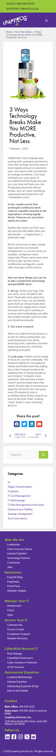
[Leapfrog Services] (15, 20)
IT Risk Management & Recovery (26, 505)
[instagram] (20, 737)
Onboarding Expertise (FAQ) (22, 686)
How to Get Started (17, 690)
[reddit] (33, 737)
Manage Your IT (17, 601)
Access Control (15, 629)
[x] (27, 737)
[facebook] (14, 737)
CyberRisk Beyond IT (21, 648)
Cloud (10, 610)
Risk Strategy (14, 653)
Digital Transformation (20, 486)
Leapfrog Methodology (19, 677)
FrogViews (13, 581)
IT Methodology (16, 500)
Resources (13, 572)
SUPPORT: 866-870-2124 (22, 8)
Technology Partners (18, 558)
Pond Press (13, 586)
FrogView (13, 491)
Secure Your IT (16, 620)
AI (9, 482)
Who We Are (14, 540)
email (8, 713)
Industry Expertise (17, 553)
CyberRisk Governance (20, 658)
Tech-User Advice (23, 32)
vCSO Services (15, 667)
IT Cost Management (19, 496)
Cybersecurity (14, 625)
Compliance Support (18, 634)
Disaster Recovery (17, 638)
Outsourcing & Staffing (20, 509)
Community (13, 562)
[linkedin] (7, 737)
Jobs (9, 567)
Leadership (13, 544)
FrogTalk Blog (15, 577)
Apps (10, 615)
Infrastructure (14, 605)
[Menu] (46, 20)
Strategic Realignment (20, 514)
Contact (11, 701)
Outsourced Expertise (22, 672)
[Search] (43, 454)
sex (29, 264)
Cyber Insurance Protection (22, 662)
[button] (17, 424)
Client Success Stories (19, 549)
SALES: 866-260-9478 (20, 3)
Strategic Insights (16, 590)
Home (9, 32)
